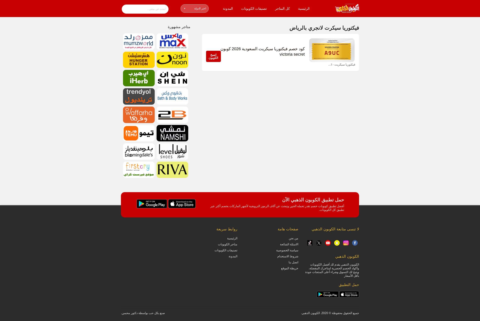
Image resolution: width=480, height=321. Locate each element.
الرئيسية (304, 8)
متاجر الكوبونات (227, 244)
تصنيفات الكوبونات (254, 8)
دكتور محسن (130, 313)
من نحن (293, 238)
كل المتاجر (282, 8)
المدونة (228, 8)
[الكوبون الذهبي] (347, 8)
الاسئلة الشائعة (289, 244)
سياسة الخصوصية (287, 250)
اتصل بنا (293, 262)
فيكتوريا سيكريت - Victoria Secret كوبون (341, 64)
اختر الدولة (195, 8)
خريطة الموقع (289, 268)
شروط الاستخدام (287, 256)
